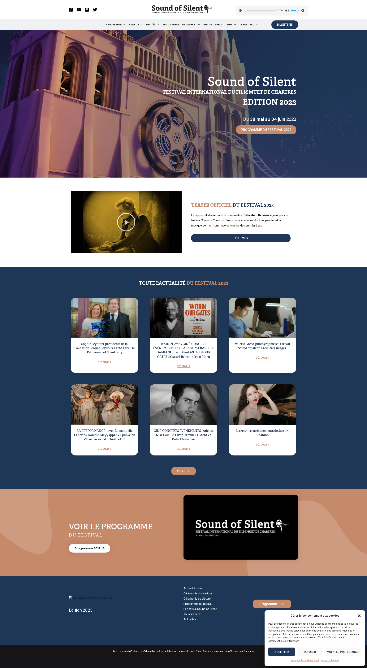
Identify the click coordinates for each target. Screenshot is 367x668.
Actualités (190, 619)
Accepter (281, 652)
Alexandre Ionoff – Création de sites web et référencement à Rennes (216, 651)
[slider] (260, 10)
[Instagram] (87, 10)
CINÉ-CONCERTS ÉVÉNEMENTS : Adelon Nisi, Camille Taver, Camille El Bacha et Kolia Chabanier (183, 435)
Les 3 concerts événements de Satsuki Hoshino (262, 433)
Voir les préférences (343, 652)
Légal (160, 651)
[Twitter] (95, 10)
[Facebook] (71, 10)
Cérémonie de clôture (197, 598)
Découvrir (104, 362)
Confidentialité (147, 651)
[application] (123, 24)
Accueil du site (193, 588)
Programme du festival (198, 604)
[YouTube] (79, 10)
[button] (359, 616)
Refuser (310, 652)
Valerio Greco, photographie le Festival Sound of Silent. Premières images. (262, 346)
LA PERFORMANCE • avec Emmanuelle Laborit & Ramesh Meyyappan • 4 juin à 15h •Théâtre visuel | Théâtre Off (104, 435)
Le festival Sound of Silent (200, 609)
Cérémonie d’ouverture (198, 593)
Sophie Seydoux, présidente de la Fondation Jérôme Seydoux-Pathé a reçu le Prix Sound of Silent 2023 (104, 348)
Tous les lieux (192, 614)
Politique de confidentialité (305, 660)
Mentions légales (330, 660)
